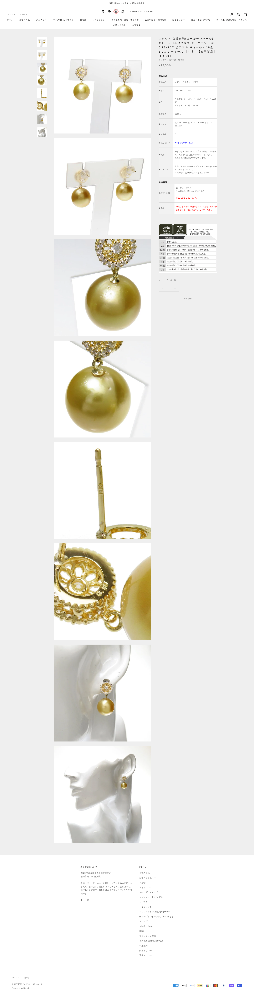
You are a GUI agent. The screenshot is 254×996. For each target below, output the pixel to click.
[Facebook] (167, 280)
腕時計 (83, 20)
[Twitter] (171, 280)
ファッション (99, 20)
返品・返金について (200, 20)
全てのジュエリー (147, 877)
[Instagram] (88, 900)
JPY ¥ (10, 14)
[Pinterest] (175, 280)
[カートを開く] (245, 14)
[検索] (238, 14)
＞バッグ (143, 921)
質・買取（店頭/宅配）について (232, 20)
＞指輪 (142, 882)
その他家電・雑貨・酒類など (125, 20)
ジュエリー (41, 20)
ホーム (10, 20)
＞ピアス (143, 902)
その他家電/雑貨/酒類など (151, 940)
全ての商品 (24, 20)
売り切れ (188, 298)
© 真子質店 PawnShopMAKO (27, 984)
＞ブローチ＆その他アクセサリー (154, 911)
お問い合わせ (119, 25)
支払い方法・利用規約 (155, 20)
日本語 (22, 14)
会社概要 (136, 25)
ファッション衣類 (147, 936)
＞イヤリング (145, 907)
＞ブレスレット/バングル (151, 897)
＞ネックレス (145, 887)
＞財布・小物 (145, 926)
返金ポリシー (145, 955)
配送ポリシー (178, 20)
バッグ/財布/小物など (63, 20)
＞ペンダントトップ (148, 892)
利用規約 (143, 945)
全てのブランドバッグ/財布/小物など (156, 916)
